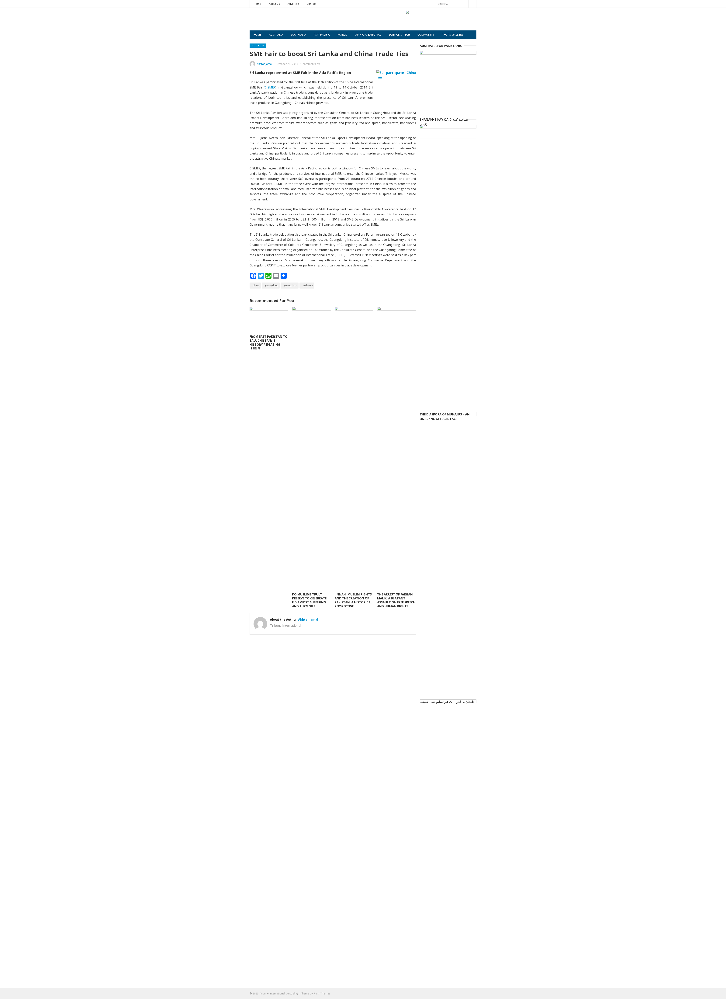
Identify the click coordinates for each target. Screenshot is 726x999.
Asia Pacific (322, 34)
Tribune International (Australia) (278, 993)
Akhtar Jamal (264, 64)
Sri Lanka (308, 285)
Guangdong (271, 285)
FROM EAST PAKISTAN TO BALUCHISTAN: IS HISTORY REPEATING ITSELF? (269, 342)
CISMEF (270, 87)
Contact (311, 3)
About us (274, 3)
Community (425, 34)
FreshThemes (321, 993)
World (342, 34)
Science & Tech (399, 34)
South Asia (298, 34)
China (256, 285)
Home (257, 3)
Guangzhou (290, 285)
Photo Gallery (452, 34)
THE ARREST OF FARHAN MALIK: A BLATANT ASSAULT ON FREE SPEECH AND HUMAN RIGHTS (396, 600)
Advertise (293, 3)
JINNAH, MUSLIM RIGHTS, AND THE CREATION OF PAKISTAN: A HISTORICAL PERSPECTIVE (354, 600)
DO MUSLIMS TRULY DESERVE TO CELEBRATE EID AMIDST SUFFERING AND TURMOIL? (309, 600)
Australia (276, 34)
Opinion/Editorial (368, 34)
